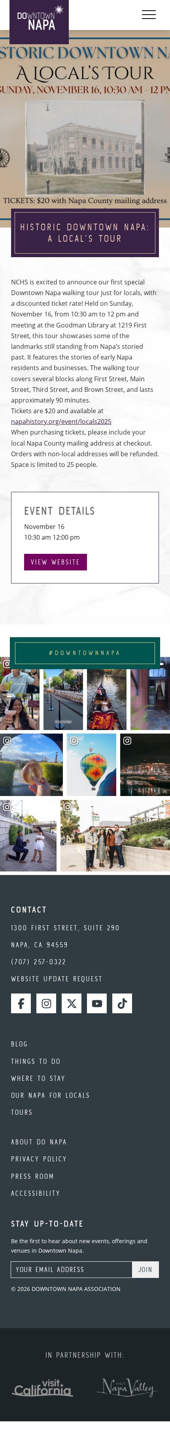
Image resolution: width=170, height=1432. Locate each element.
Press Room (33, 1176)
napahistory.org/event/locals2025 (61, 421)
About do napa (39, 1142)
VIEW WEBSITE (55, 562)
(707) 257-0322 (38, 962)
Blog (19, 1044)
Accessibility (35, 1193)
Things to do (36, 1061)
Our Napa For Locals (50, 1095)
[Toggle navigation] (149, 15)
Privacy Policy (39, 1159)
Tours (22, 1112)
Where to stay (38, 1078)
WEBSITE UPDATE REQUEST (57, 979)
